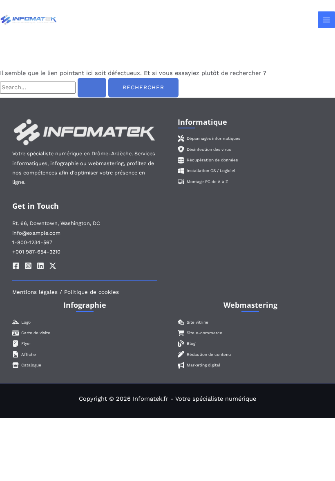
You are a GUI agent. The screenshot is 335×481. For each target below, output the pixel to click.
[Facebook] (16, 265)
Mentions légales (35, 292)
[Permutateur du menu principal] (326, 20)
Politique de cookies (91, 292)
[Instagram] (28, 265)
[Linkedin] (40, 265)
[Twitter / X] (52, 265)
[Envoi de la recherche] (92, 87)
